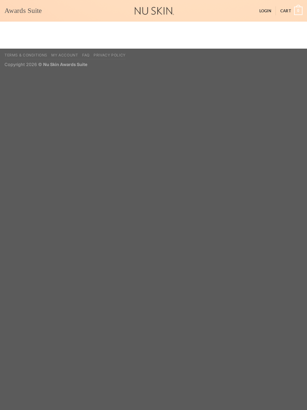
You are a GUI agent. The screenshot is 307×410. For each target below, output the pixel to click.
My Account (64, 55)
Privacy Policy (110, 55)
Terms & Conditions (25, 55)
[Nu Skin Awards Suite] (153, 11)
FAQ (86, 55)
